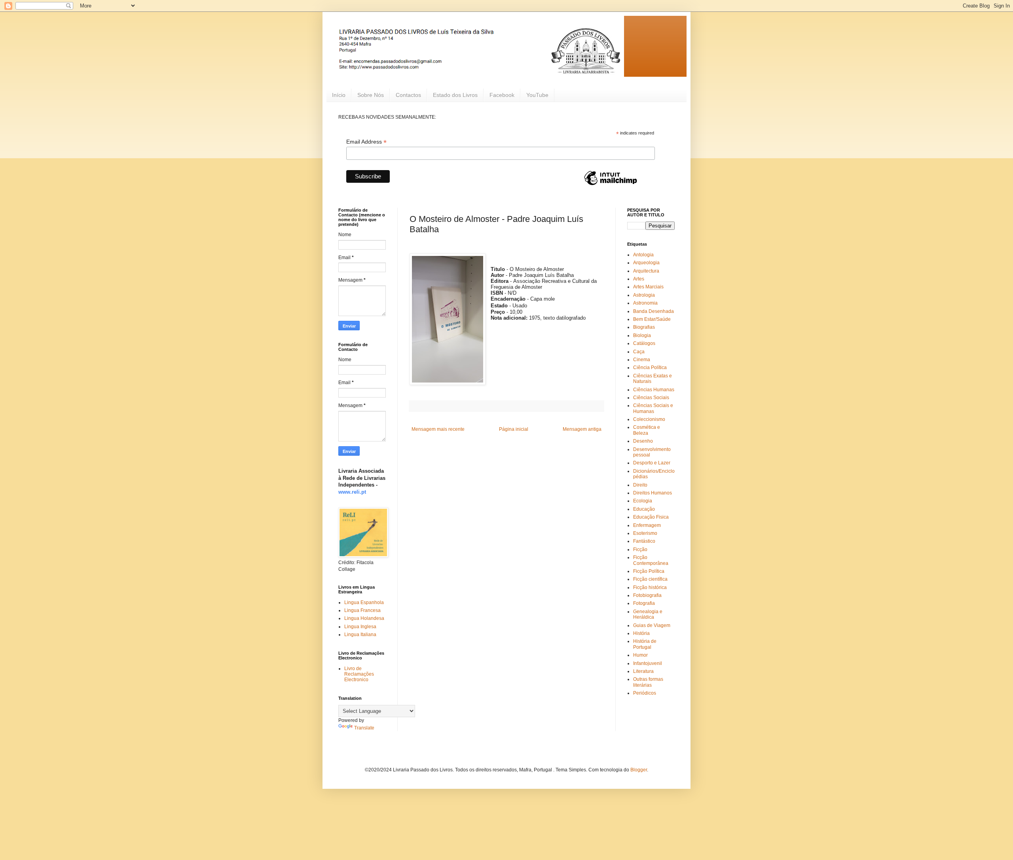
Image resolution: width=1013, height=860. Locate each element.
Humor (640, 655)
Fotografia (644, 603)
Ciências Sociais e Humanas (653, 408)
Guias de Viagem (651, 625)
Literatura (643, 671)
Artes (638, 279)
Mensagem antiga (582, 429)
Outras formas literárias (648, 682)
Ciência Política (650, 367)
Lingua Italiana (360, 634)
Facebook (501, 95)
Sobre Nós (370, 95)
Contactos (408, 95)
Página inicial (513, 429)
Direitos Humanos (652, 493)
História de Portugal (644, 644)
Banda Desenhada (653, 311)
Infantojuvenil (647, 663)
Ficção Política (648, 571)
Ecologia (642, 501)
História (641, 633)
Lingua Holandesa (364, 618)
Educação (644, 509)
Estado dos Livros (455, 95)
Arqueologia (646, 262)
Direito (640, 485)
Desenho (643, 441)
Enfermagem (647, 525)
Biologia (642, 335)
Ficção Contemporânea (650, 560)
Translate (364, 728)
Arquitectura (646, 271)
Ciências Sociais (651, 397)
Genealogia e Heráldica (647, 614)
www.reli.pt (352, 492)
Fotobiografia (647, 595)
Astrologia (644, 295)
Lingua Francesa (362, 610)
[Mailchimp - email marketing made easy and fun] (610, 185)
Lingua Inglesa (360, 626)
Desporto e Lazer (651, 463)
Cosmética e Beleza (646, 430)
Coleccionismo (649, 419)
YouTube (537, 95)
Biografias (644, 327)
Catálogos (644, 343)
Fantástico (644, 541)
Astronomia (645, 303)
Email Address (366, 142)
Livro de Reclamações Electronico (359, 674)
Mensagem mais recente (438, 429)
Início (338, 95)
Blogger (638, 770)
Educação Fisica (651, 517)
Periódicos (644, 693)
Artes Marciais (648, 287)
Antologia (643, 255)
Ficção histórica (650, 587)
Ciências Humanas (653, 389)
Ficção (640, 549)
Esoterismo (645, 533)
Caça (639, 351)
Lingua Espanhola (364, 602)
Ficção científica (650, 579)
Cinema (641, 359)
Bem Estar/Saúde (652, 319)
